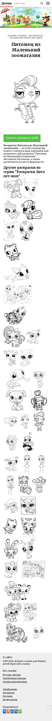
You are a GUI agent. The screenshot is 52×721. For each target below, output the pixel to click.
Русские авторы (12, 675)
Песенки (7, 696)
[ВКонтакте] (4, 711)
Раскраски (9, 692)
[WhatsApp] (20, 711)
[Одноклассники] (8, 711)
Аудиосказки (10, 699)
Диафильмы (10, 689)
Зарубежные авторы (14, 678)
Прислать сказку (20, 663)
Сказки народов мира (15, 681)
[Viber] (16, 711)
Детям (6, 3)
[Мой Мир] (12, 711)
